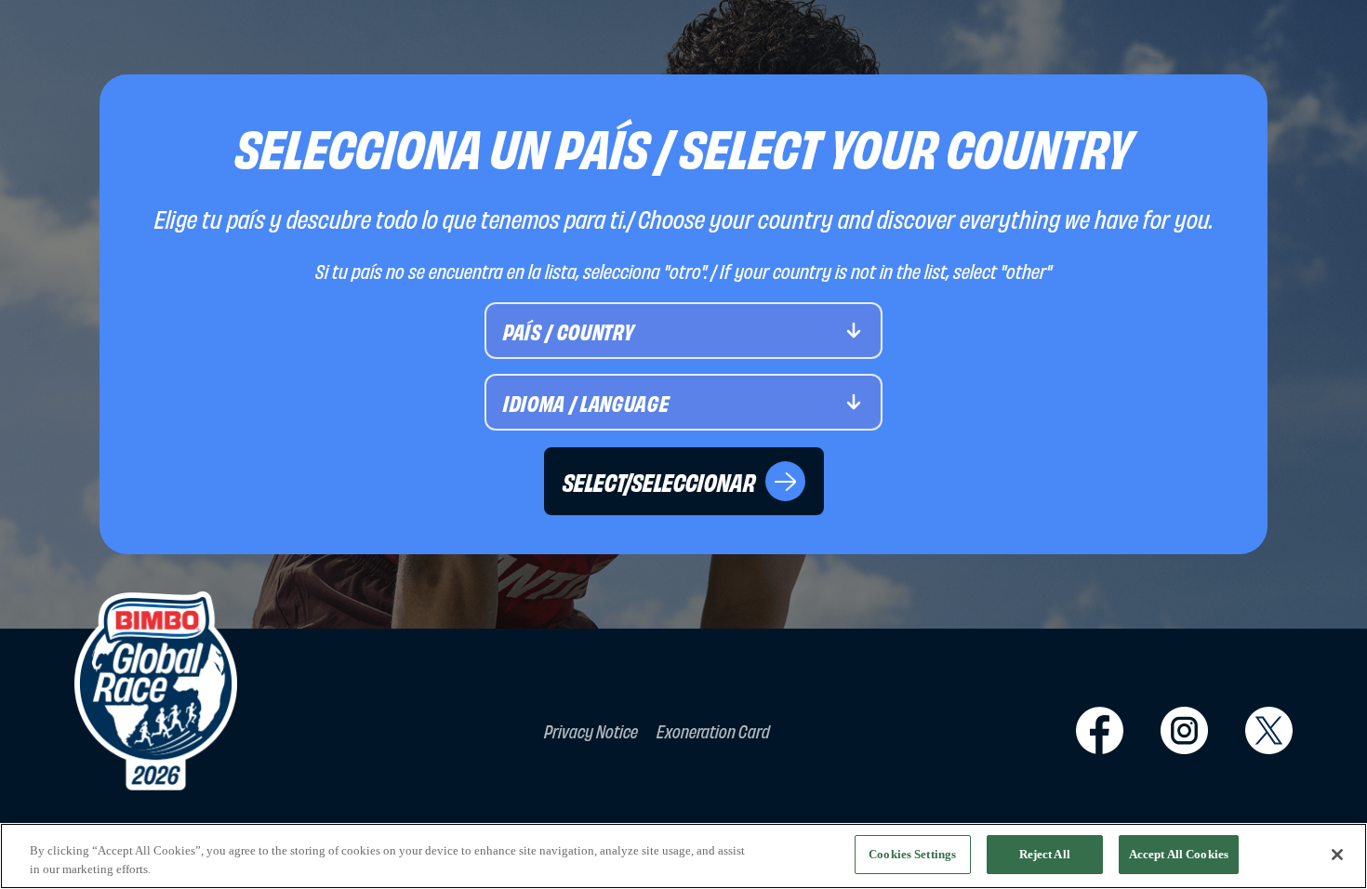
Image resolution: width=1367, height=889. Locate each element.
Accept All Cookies (1178, 854)
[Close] (1337, 854)
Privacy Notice (591, 730)
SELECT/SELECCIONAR (659, 481)
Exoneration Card (713, 730)
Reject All (1044, 854)
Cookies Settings (912, 854)
